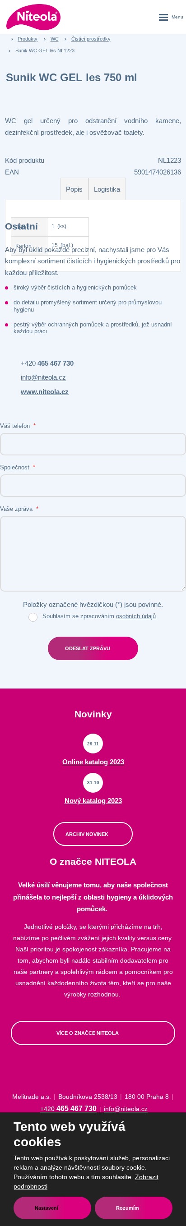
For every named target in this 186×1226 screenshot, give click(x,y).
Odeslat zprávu (87, 648)
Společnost (17, 467)
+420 (47, 363)
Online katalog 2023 (93, 762)
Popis (74, 189)
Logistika (107, 189)
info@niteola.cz (43, 377)
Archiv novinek (87, 834)
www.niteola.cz (45, 391)
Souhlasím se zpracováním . (100, 616)
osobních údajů (136, 616)
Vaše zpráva (19, 508)
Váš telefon (18, 425)
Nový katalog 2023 (93, 800)
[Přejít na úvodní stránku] (33, 17)
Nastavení (47, 1208)
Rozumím (128, 1208)
